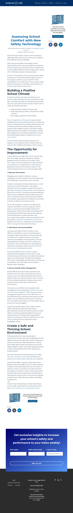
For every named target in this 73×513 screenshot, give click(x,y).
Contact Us (58, 3)
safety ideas (26, 359)
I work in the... (52, 450)
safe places (24, 97)
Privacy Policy (33, 498)
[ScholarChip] (14, 3)
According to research (21, 190)
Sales (42, 489)
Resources (38, 3)
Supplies (36, 491)
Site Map (17, 485)
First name (14, 450)
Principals (35, 48)
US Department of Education (20, 120)
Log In (65, 3)
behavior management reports (28, 219)
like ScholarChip (28, 252)
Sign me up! (36, 463)
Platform (51, 3)
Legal (13, 480)
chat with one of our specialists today (25, 388)
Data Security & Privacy (14, 482)
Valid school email (35, 450)
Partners (10, 485)
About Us (44, 3)
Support (38, 489)
